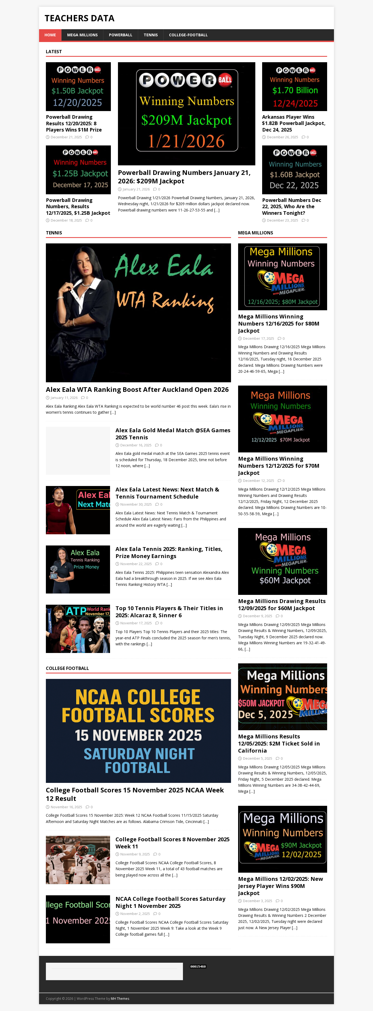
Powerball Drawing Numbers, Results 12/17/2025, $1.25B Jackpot (78, 206)
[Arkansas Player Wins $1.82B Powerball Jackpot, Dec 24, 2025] (294, 108)
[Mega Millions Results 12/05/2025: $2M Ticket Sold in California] (282, 727)
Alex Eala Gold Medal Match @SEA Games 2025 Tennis (173, 434)
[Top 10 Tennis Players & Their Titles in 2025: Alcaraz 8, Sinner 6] (78, 649)
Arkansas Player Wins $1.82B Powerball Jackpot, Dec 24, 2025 (293, 123)
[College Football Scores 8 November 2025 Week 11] (78, 880)
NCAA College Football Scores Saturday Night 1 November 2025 (170, 902)
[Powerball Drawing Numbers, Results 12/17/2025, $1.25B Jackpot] (78, 191)
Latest (54, 52)
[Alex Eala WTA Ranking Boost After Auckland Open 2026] (138, 378)
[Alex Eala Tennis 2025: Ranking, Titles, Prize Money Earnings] (78, 590)
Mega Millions (82, 34)
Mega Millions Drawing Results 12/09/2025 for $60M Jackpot (282, 604)
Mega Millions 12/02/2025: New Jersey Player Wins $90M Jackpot (280, 886)
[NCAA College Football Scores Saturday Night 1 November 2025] (78, 940)
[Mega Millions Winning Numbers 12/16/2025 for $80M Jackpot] (282, 306)
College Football (67, 668)
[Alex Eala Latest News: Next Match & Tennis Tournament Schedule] (78, 530)
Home (50, 34)
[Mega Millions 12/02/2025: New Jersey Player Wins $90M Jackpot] (282, 869)
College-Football (188, 34)
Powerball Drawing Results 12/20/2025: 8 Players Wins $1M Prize (74, 123)
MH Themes (120, 998)
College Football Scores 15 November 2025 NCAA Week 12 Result (135, 794)
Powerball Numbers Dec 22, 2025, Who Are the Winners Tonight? (291, 206)
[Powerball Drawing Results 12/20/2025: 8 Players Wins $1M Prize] (78, 108)
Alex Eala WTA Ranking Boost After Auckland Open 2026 (137, 389)
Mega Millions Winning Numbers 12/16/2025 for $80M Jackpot (278, 323)
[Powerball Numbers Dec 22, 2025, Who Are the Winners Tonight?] (294, 190)
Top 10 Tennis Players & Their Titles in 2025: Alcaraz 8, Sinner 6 (169, 611)
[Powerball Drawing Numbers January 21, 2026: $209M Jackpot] (186, 162)
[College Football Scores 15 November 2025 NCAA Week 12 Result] (138, 779)
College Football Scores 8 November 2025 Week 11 (173, 843)
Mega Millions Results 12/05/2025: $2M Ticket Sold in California (279, 743)
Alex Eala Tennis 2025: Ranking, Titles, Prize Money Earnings (169, 552)
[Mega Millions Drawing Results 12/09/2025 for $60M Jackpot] (282, 591)
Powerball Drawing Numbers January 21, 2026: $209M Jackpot (184, 176)
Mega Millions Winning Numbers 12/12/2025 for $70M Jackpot (278, 465)
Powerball (120, 34)
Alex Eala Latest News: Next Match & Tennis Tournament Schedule (167, 493)
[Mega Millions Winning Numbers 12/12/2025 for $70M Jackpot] (282, 449)
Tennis (151, 34)
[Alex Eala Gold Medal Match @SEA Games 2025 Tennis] (78, 471)
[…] (217, 210)
